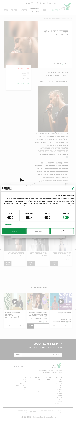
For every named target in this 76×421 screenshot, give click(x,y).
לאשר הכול (13, 231)
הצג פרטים (8, 224)
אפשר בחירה (38, 231)
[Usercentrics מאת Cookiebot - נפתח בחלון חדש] (11, 188)
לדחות (62, 231)
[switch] (47, 217)
